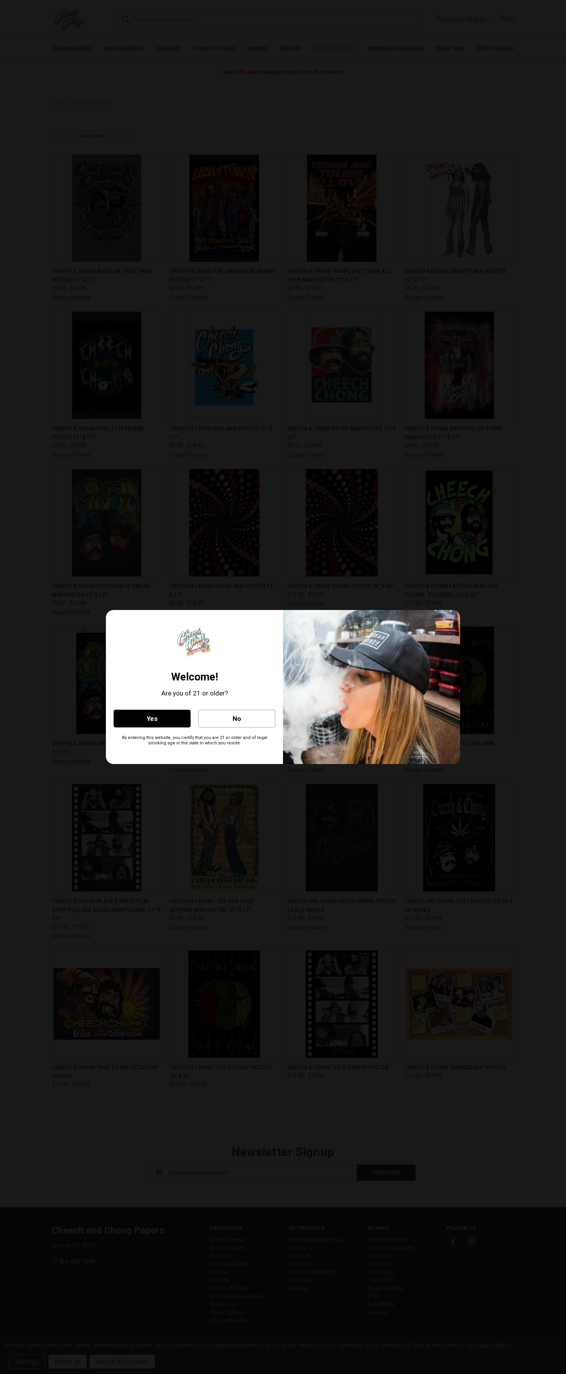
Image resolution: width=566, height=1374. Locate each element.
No (237, 718)
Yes (152, 718)
